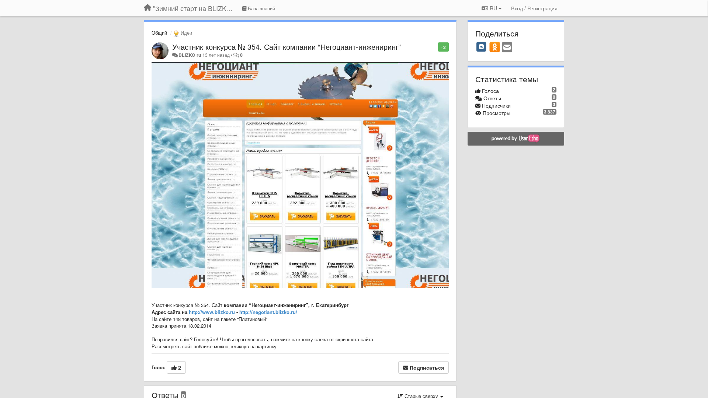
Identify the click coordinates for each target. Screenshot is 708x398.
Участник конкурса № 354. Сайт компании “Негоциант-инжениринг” (286, 46)
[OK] (494, 46)
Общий (159, 32)
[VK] (482, 46)
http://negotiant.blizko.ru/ (268, 311)
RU (493, 8)
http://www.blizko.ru (212, 311)
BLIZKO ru (190, 55)
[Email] (507, 47)
